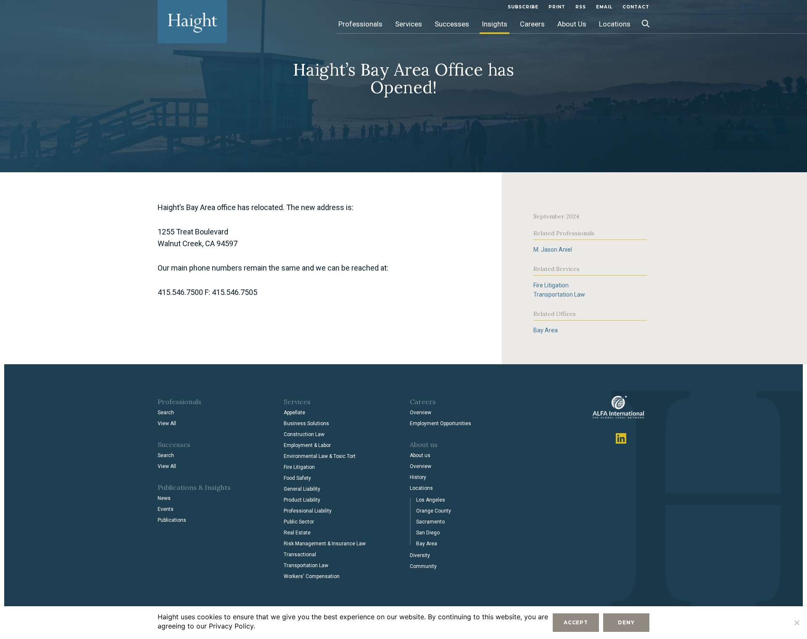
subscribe (523, 7)
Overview (420, 412)
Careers (532, 24)
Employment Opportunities (440, 423)
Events (166, 509)
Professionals (360, 24)
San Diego (428, 533)
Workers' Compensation (312, 576)
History (418, 477)
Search (166, 412)
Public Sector (299, 522)
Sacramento (430, 522)
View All (167, 423)
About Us (571, 24)
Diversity (420, 555)
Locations (614, 24)
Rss (580, 7)
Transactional (300, 554)
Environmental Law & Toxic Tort (320, 456)
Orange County (433, 511)
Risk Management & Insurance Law (325, 544)
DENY (626, 622)
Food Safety (297, 478)
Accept (576, 622)
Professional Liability (308, 511)
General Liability (302, 489)
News (164, 498)
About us (420, 455)
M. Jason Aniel (552, 249)
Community (423, 566)
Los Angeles (430, 500)
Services (408, 24)
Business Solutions (306, 423)
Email (604, 7)
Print (557, 7)
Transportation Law (559, 294)
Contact (635, 7)
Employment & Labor (307, 445)
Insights (494, 24)
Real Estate (297, 533)
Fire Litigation (551, 285)
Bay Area (545, 330)
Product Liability (302, 500)
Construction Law (304, 434)
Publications (172, 520)
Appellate (294, 412)
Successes (452, 24)
